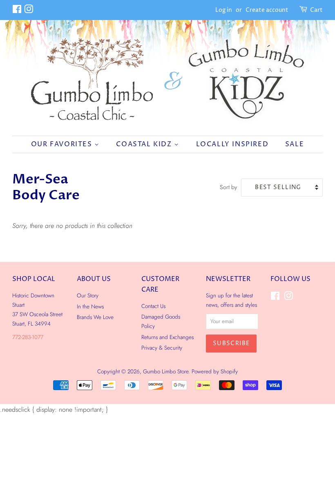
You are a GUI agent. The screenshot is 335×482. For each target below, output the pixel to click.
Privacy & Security (161, 348)
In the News (90, 306)
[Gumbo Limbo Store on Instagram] (28, 11)
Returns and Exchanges (167, 337)
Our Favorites (62, 144)
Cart (316, 10)
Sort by (228, 187)
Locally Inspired (232, 144)
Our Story (87, 295)
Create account (267, 10)
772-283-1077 (27, 337)
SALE (294, 144)
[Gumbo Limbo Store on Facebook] (17, 11)
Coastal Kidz (145, 144)
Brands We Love (95, 317)
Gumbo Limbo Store (165, 371)
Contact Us (153, 306)
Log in (223, 10)
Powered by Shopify (215, 371)
